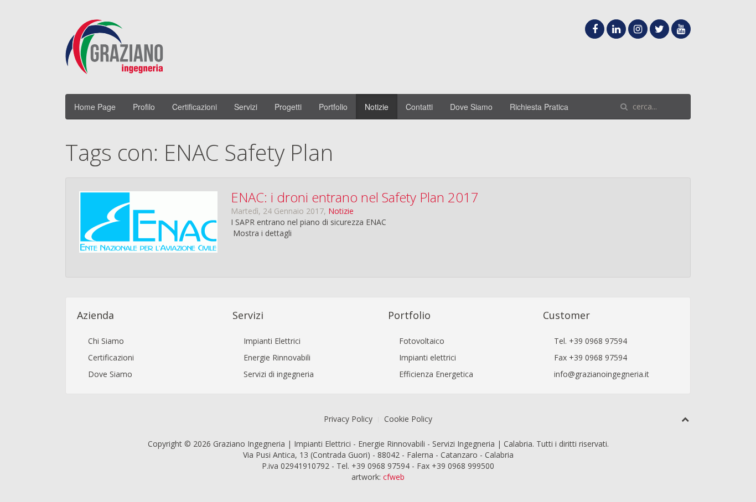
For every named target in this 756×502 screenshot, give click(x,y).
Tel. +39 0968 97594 (590, 341)
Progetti (288, 106)
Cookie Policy (408, 419)
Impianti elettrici (427, 357)
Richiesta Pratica (539, 106)
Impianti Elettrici (272, 341)
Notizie (377, 106)
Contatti (419, 106)
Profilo (144, 106)
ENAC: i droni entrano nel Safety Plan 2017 (355, 197)
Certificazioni (194, 106)
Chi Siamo (106, 341)
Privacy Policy (348, 419)
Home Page (95, 106)
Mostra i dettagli (262, 233)
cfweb (394, 477)
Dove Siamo (471, 106)
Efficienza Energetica (436, 374)
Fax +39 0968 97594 (590, 357)
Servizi (245, 106)
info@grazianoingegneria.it (601, 374)
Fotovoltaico (421, 341)
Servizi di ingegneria (279, 374)
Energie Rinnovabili (277, 357)
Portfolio (333, 106)
